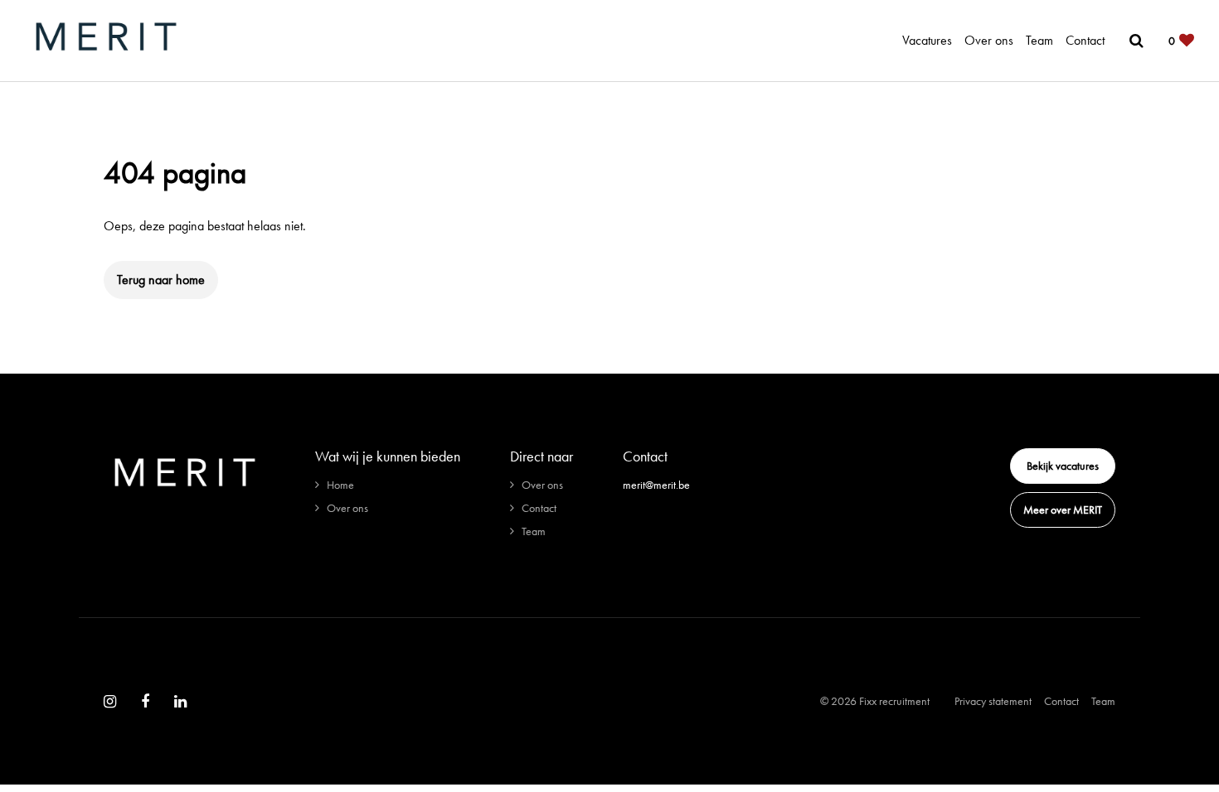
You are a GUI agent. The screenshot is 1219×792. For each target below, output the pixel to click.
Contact (1085, 40)
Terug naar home (161, 279)
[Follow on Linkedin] (180, 701)
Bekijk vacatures (1063, 465)
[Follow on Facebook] (145, 701)
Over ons (988, 40)
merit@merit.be (656, 484)
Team (1039, 40)
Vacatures (927, 40)
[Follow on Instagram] (110, 701)
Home (340, 484)
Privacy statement (993, 700)
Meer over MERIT (1062, 509)
